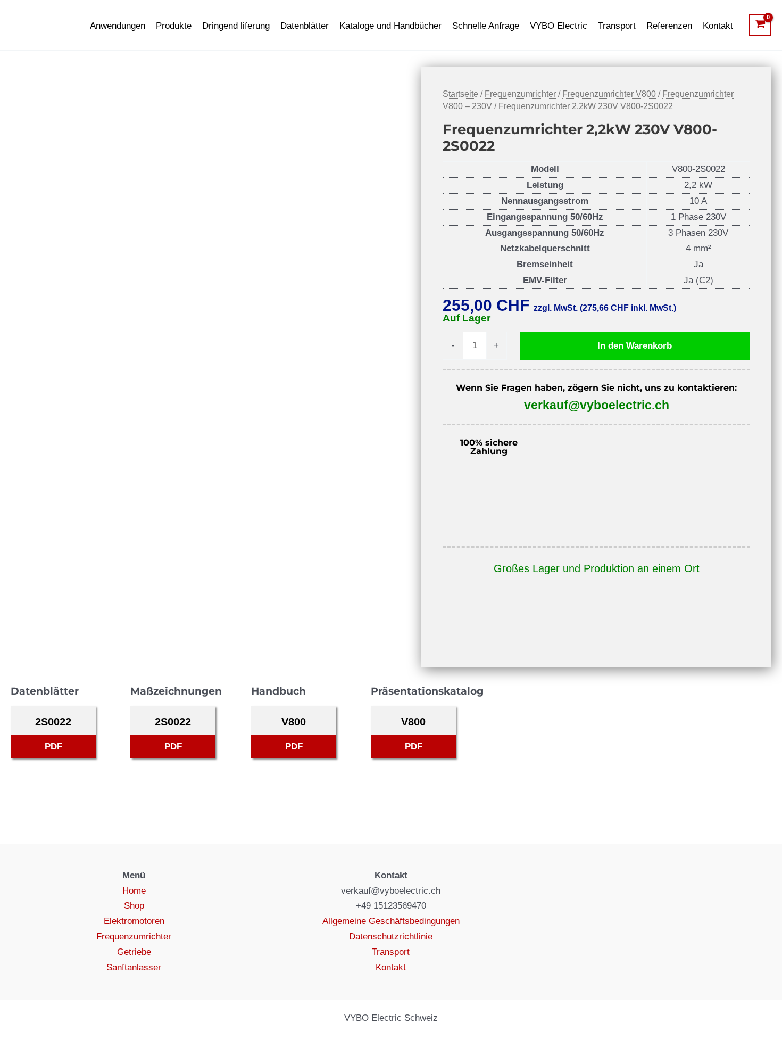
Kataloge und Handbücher (390, 26)
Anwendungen (117, 26)
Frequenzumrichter (520, 93)
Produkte (174, 26)
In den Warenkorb (634, 346)
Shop (134, 906)
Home (134, 891)
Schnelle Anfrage (485, 26)
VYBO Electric (558, 26)
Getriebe (134, 952)
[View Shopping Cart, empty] (760, 25)
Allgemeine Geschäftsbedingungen (391, 921)
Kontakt (718, 26)
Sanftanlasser (133, 967)
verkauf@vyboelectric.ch (596, 405)
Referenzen (669, 26)
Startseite (460, 93)
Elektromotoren (134, 921)
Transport (617, 26)
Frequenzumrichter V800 (609, 93)
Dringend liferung (236, 26)
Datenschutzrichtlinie (390, 936)
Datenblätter (304, 26)
